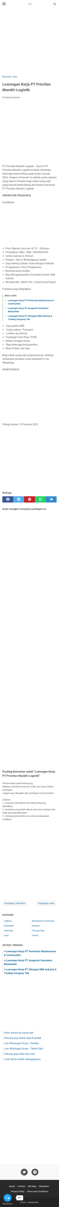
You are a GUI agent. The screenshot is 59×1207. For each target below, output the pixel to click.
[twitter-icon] (24, 1172)
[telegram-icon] (34, 1172)
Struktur (36, 925)
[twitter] (18, 499)
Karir (6, 935)
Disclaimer (44, 1186)
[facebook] (7, 499)
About (12, 1186)
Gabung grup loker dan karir (19, 1053)
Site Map (32, 1186)
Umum (35, 935)
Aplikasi (8, 921)
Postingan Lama (46, 903)
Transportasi (38, 930)
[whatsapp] (40, 499)
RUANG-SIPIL (33, 1202)
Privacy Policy (17, 1191)
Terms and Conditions (37, 1191)
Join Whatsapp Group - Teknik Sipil (23, 1048)
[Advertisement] (29, 42)
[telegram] (51, 499)
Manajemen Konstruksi (43, 921)
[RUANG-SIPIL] (29, 4)
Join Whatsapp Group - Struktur (21, 1043)
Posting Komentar (11, 97)
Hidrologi (8, 930)
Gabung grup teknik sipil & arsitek (22, 1038)
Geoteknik (9, 925)
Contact (21, 1186)
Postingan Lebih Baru (14, 903)
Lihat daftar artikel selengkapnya (22, 1059)
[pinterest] (29, 499)
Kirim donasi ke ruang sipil (19, 1032)
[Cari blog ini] (55, 4)
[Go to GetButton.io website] (8, 1204)
